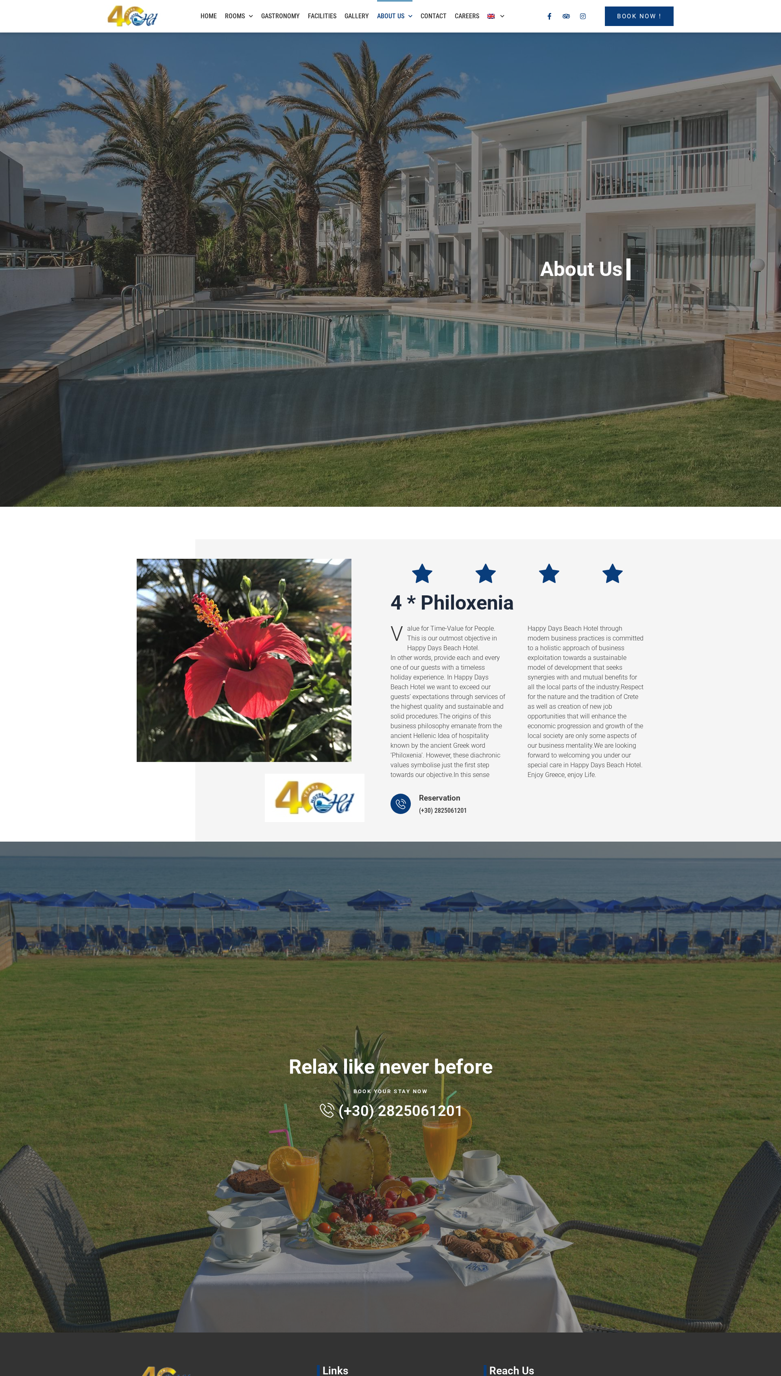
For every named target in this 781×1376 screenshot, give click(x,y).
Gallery (357, 16)
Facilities (322, 16)
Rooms (235, 16)
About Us (390, 16)
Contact (434, 16)
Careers (467, 16)
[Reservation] (400, 804)
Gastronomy (280, 16)
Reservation (439, 798)
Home (209, 16)
